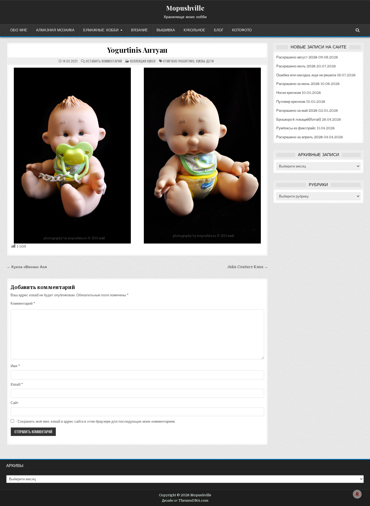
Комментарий (23, 303)
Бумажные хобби (100, 30)
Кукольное (194, 30)
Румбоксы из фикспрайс (296, 128)
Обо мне (18, 30)
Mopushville (185, 8)
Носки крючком (288, 93)
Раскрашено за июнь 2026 (298, 84)
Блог (218, 30)
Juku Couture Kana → (247, 267)
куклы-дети (205, 61)
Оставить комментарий (104, 61)
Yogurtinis (186, 61)
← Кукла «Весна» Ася (27, 267)
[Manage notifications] (357, 494)
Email (17, 384)
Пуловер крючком (290, 102)
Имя (15, 366)
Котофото (242, 30)
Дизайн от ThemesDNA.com (185, 500)
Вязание (139, 30)
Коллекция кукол (142, 61)
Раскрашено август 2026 (296, 57)
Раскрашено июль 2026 (296, 66)
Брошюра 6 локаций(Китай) (298, 119)
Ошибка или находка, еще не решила (306, 75)
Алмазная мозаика (55, 30)
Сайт (14, 403)
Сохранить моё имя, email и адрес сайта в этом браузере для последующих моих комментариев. (97, 421)
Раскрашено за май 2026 (296, 111)
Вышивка (166, 30)
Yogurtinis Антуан (137, 50)
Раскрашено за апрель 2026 (299, 137)
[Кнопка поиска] (357, 30)
